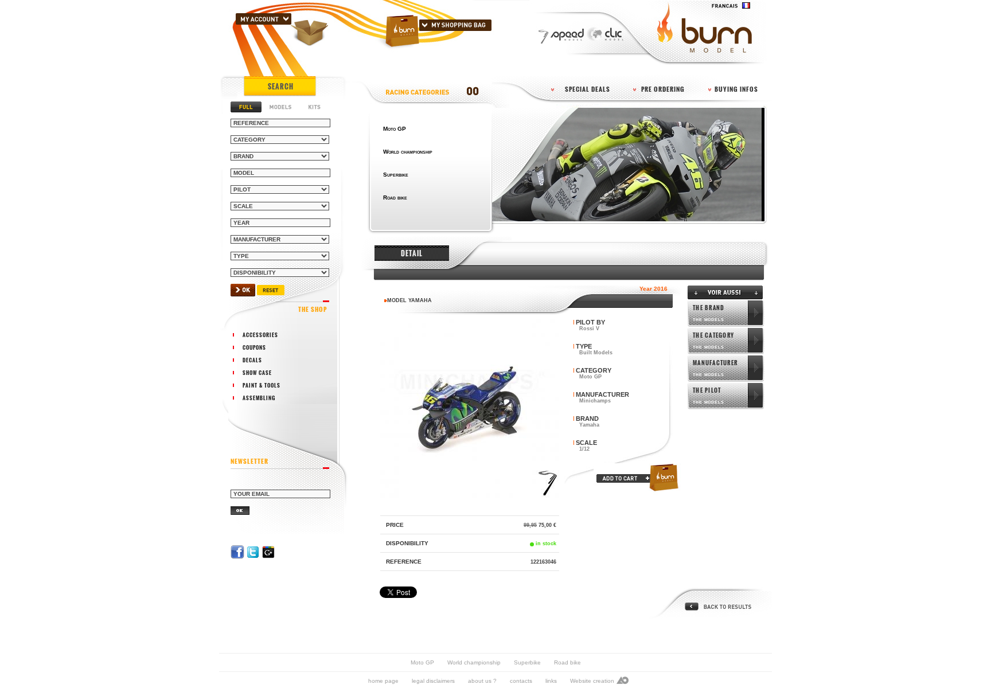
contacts (521, 681)
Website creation (592, 681)
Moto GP (422, 662)
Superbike (527, 662)
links (551, 681)
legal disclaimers (433, 681)
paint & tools (261, 385)
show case (257, 373)
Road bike (567, 662)
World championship (474, 662)
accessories (260, 335)
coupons (254, 347)
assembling (259, 398)
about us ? (482, 681)
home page (383, 681)
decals (252, 360)
